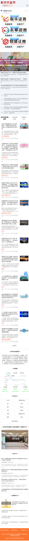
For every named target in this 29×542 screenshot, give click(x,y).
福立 (3, 249)
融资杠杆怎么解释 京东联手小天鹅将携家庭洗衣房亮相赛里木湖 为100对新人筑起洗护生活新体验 (10, 259)
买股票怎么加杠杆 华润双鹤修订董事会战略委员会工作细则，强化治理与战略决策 (16, 107)
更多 (26, 11)
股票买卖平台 (5, 175)
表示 (3, 231)
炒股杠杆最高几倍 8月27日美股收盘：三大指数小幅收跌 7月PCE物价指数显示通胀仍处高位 (10, 185)
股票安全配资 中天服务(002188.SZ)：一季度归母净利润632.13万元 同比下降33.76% (13, 480)
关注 (3, 287)
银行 (8, 407)
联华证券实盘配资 (4, 530)
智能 (8, 413)
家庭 (3, 269)
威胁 (8, 417)
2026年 (21, 410)
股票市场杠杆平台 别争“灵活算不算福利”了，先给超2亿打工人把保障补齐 (10, 240)
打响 (3, 305)
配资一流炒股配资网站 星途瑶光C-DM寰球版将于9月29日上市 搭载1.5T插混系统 (14, 69)
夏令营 (21, 407)
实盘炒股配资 (14, 530)
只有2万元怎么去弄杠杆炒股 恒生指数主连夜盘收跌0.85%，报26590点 (16, 112)
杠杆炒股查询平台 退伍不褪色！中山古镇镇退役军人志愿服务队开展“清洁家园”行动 (20, 503)
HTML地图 (16, 535)
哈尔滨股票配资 (5, 136)
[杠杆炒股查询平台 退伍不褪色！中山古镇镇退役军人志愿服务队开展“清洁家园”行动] (6, 503)
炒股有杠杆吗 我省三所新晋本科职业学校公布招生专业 (16, 95)
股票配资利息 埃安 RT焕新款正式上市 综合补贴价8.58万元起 (16, 103)
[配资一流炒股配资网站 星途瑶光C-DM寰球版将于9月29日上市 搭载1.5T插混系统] (14, 61)
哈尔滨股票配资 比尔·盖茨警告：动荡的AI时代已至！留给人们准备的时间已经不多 (10, 126)
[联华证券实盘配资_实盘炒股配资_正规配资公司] (8, 2)
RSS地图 (12, 535)
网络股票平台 (22, 413)
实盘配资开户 (5, 157)
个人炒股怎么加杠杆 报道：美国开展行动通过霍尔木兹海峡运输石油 (10, 313)
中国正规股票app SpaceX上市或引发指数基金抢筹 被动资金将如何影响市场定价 (16, 99)
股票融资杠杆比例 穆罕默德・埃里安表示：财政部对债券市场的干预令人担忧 (10, 222)
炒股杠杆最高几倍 (6, 195)
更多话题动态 (15, 421)
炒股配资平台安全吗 (6, 213)
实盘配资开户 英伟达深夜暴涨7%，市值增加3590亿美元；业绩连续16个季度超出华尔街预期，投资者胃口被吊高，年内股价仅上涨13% (10, 147)
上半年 (8, 400)
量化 (22, 417)
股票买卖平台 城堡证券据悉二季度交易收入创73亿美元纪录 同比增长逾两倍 (10, 166)
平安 (22, 403)
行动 (3, 323)
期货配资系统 (22, 400)
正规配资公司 (24, 530)
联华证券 (18, 538)
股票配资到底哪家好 (6, 339)
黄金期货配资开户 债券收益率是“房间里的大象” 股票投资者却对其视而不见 (10, 295)
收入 (8, 403)
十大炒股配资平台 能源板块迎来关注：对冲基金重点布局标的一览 (10, 277)
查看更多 (15, 345)
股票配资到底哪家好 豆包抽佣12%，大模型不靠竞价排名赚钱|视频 (10, 330)
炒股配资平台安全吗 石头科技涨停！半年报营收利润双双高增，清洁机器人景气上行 (10, 203)
